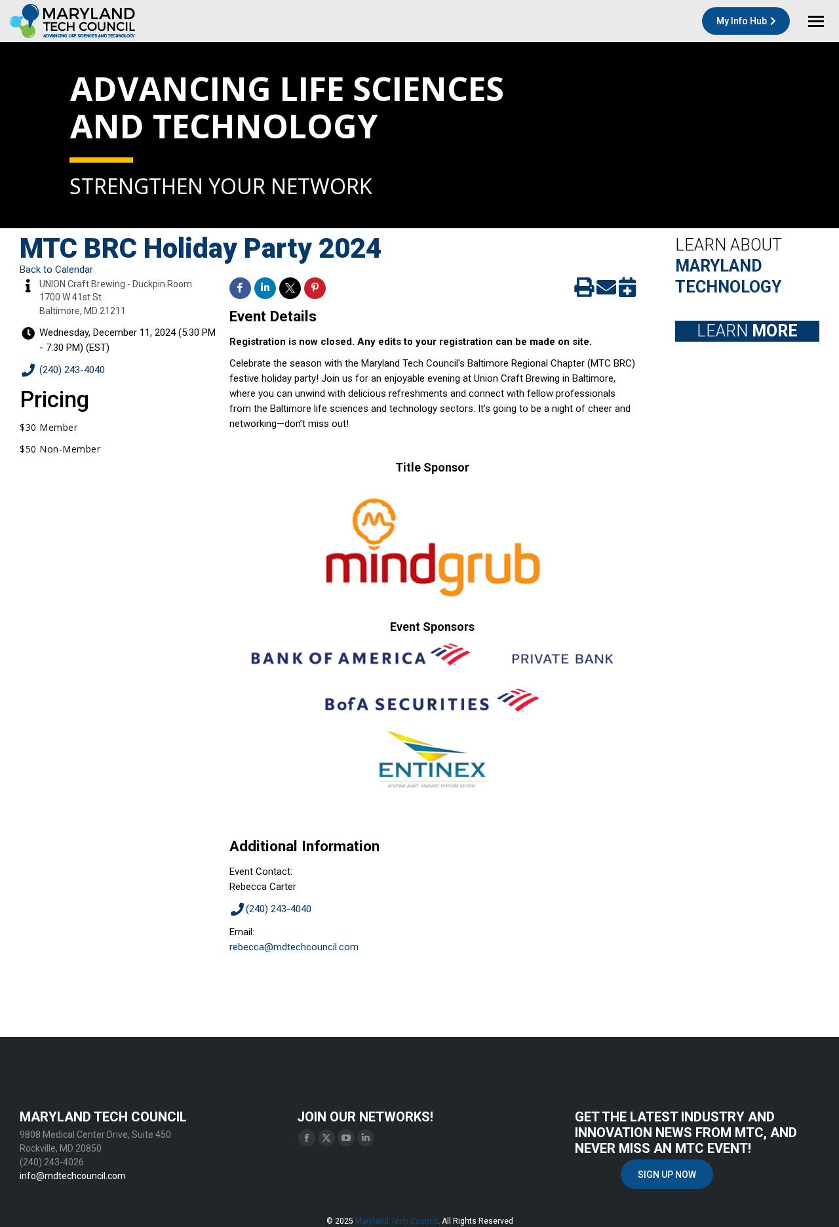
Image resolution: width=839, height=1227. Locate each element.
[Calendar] (627, 291)
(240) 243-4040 (72, 370)
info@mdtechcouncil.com (73, 1176)
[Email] (606, 291)
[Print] (584, 291)
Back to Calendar (56, 269)
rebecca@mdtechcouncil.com (294, 947)
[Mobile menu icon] (816, 21)
